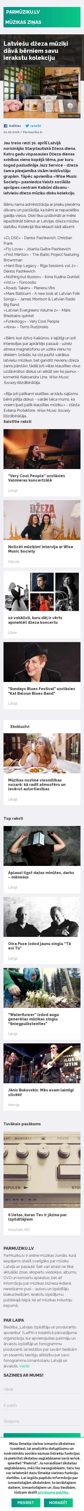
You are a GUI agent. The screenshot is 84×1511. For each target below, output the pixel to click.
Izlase (12, 632)
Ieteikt (35, 126)
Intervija (13, 561)
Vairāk (24, 1366)
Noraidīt (58, 1503)
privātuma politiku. (53, 1492)
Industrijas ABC (19, 1229)
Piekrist (26, 1503)
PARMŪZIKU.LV (23, 12)
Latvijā (12, 490)
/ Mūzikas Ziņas (21, 22)
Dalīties (14, 126)
